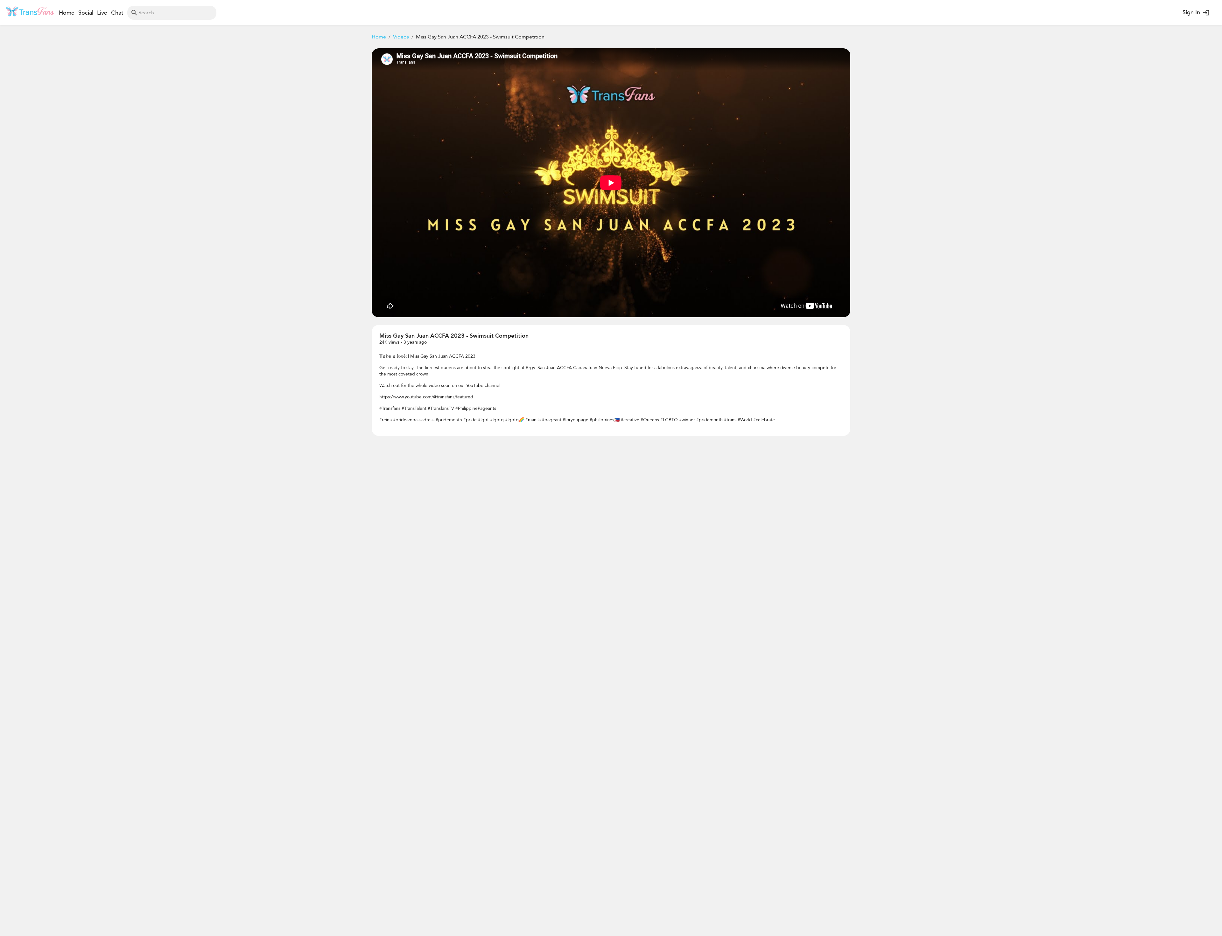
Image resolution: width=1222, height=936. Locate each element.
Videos (401, 36)
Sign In (1191, 13)
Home (379, 36)
